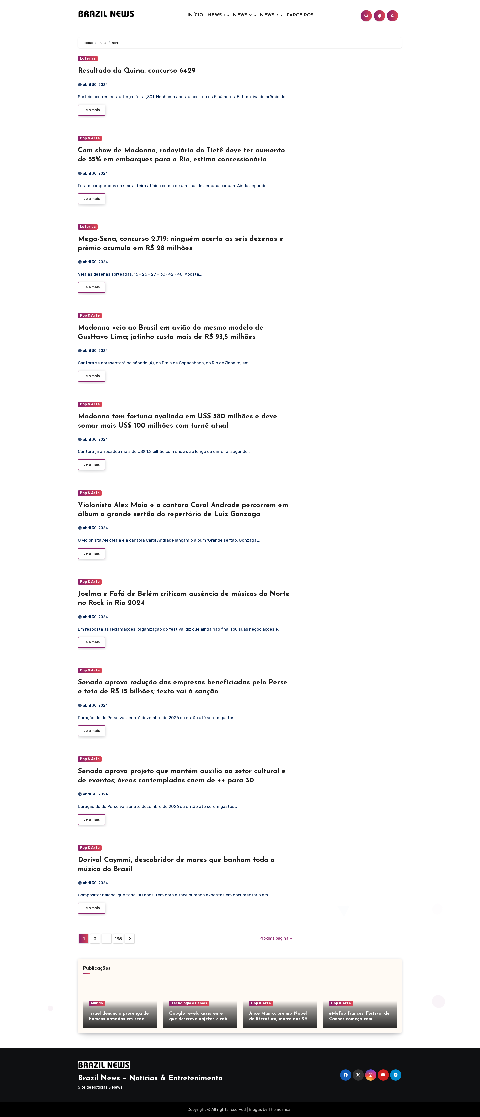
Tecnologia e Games (189, 1003)
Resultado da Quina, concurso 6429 (137, 70)
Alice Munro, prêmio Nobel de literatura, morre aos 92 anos (278, 1019)
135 (118, 939)
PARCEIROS (300, 15)
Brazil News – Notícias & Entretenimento (150, 1078)
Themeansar (280, 1109)
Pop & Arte (90, 138)
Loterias (88, 58)
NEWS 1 (217, 15)
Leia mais (92, 110)
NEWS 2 (243, 15)
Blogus (255, 1109)
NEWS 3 (270, 15)
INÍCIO (196, 15)
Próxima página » (276, 938)
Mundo (97, 1003)
